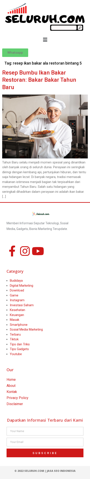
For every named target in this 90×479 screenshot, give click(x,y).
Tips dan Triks (20, 344)
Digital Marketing (21, 286)
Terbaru (15, 334)
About (11, 386)
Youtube (16, 354)
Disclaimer (15, 404)
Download (17, 290)
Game (14, 295)
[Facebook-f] (12, 251)
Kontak (12, 392)
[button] (45, 40)
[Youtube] (37, 251)
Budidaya (16, 281)
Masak (14, 320)
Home (11, 380)
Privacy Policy (17, 398)
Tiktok (14, 339)
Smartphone (19, 325)
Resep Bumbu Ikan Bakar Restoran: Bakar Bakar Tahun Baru (39, 80)
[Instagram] (24, 251)
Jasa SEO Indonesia (61, 471)
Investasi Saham (22, 305)
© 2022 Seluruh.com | (30, 471)
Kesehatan (17, 310)
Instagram (17, 300)
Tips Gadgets (19, 349)
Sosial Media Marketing (26, 329)
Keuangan (17, 315)
